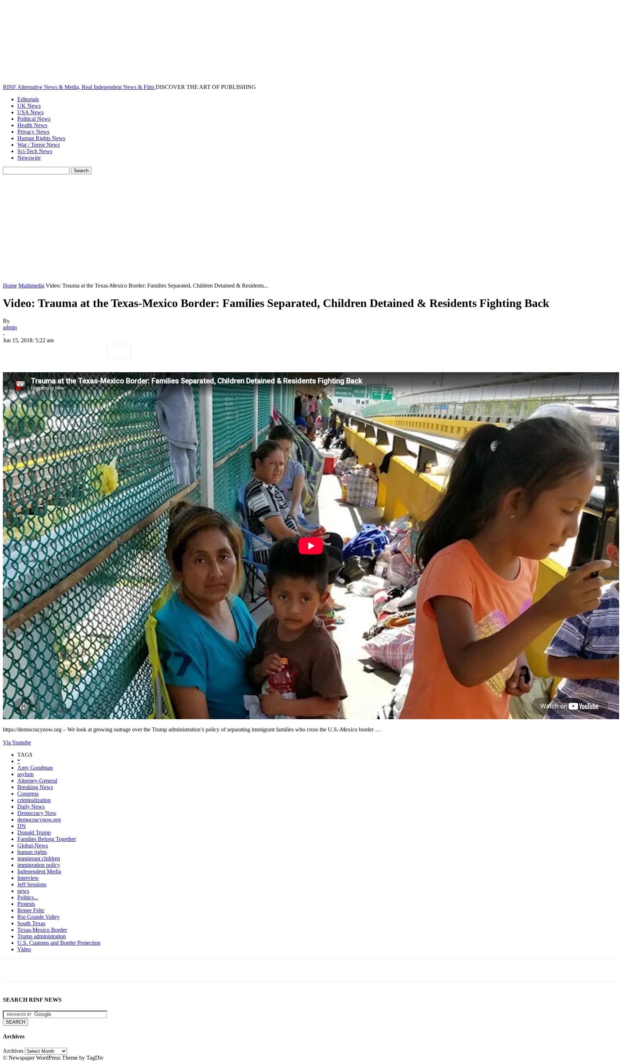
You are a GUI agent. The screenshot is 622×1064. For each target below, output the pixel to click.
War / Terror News (38, 145)
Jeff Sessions (31, 884)
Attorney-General (37, 781)
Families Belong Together (46, 839)
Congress (28, 794)
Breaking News (35, 787)
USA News (30, 112)
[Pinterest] (66, 351)
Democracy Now (37, 813)
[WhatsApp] (92, 351)
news (23, 891)
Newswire (29, 158)
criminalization (34, 800)
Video (24, 949)
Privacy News (33, 132)
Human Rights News (41, 138)
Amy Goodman (35, 768)
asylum (25, 774)
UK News (29, 106)
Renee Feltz (30, 910)
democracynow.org (39, 819)
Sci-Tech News (34, 151)
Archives (13, 1051)
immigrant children (38, 858)
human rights (32, 852)
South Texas (31, 923)
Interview (28, 878)
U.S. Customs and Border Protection (58, 943)
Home (10, 285)
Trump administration (41, 936)
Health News (32, 125)
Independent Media (39, 871)
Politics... (27, 897)
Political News (33, 119)
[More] (119, 351)
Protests (26, 904)
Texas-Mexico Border (42, 930)
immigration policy (38, 865)
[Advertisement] (311, 228)
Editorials (28, 99)
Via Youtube (17, 742)
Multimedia (31, 285)
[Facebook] (15, 351)
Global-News (32, 845)
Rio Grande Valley (38, 917)
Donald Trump (34, 832)
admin (10, 327)
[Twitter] (41, 351)
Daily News (31, 806)
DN (21, 826)
